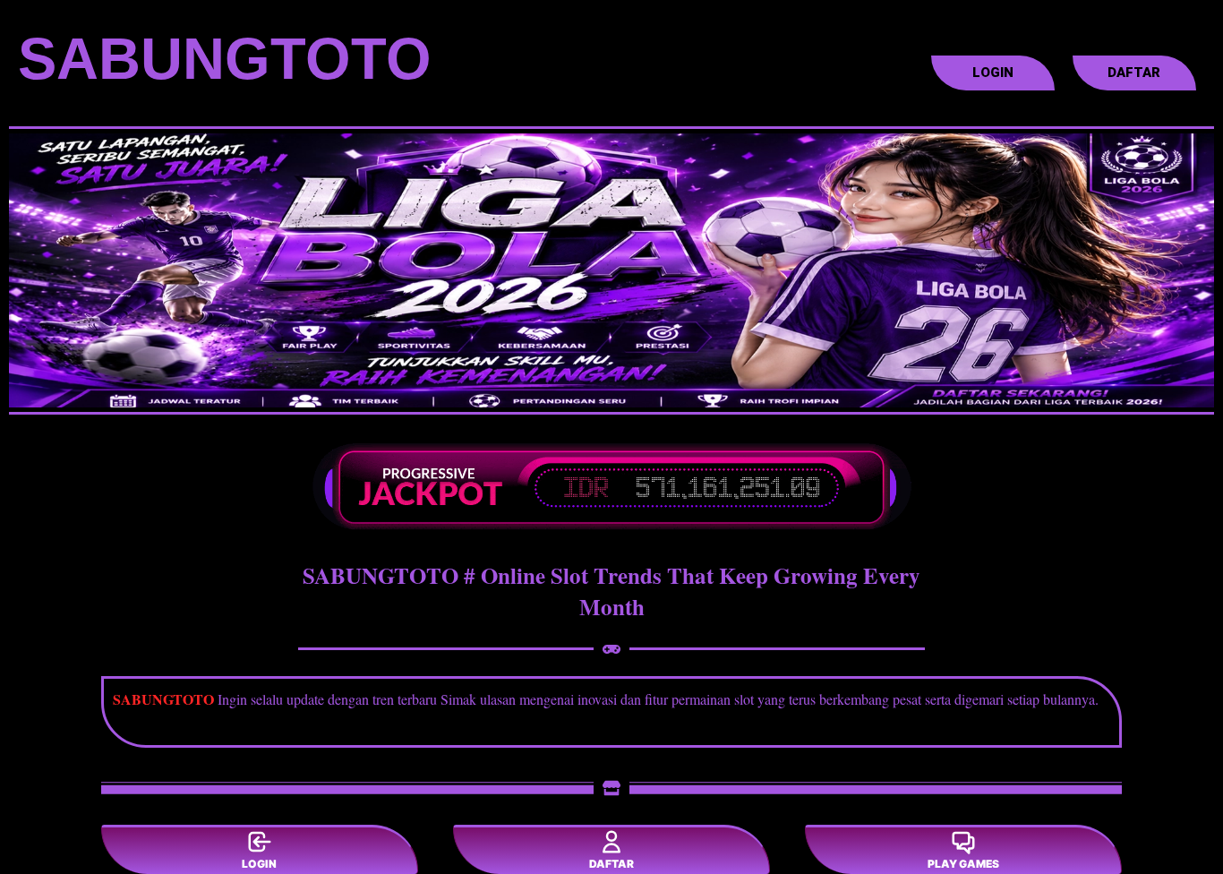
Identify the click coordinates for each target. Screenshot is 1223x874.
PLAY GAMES (963, 863)
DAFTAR (611, 863)
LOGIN (259, 863)
